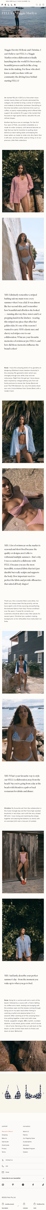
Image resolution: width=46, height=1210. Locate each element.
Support (5, 1126)
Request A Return (7, 1131)
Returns (4, 1138)
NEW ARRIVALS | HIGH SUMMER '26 (18, 1)
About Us (26, 1131)
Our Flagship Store (29, 1138)
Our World (26, 1126)
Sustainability (27, 1142)
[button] (43, 4)
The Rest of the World (38, 1206)
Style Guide (5, 1145)
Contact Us (9, 1160)
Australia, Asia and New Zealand (8, 1206)
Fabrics (25, 1135)
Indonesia (25, 1208)
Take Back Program (29, 1148)
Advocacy (26, 1145)
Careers (25, 1152)
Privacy (4, 1148)
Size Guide (5, 1142)
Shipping (5, 1135)
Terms (4, 1152)
